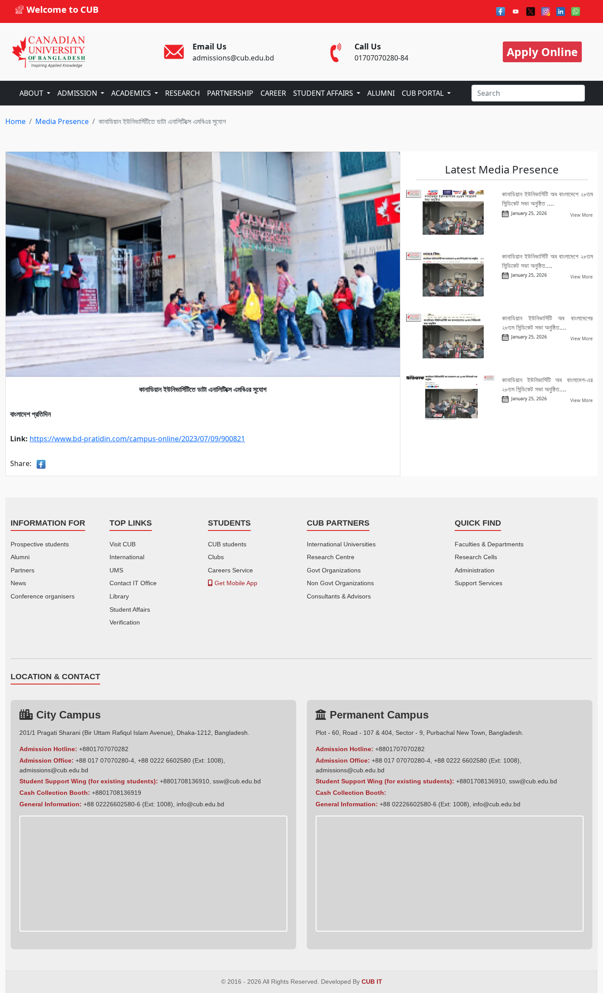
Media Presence (62, 121)
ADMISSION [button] (78, 93)
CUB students (227, 544)
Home (15, 121)
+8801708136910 (184, 781)
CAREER (273, 93)
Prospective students (40, 544)
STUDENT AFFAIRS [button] (324, 93)
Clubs (216, 556)
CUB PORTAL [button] (423, 93)
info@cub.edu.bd (200, 804)
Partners (22, 570)
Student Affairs (129, 609)
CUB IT (372, 981)
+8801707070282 (103, 748)
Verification (124, 622)
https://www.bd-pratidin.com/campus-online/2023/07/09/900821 (137, 439)
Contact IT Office (133, 583)
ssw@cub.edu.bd (237, 781)
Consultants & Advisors (339, 596)
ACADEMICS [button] (132, 93)
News (18, 583)
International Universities (341, 544)
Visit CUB (122, 544)
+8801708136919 (116, 792)
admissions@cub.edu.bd (53, 770)
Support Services (478, 583)
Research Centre (330, 556)
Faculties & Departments (489, 544)
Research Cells (476, 556)
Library (119, 596)
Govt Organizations (334, 570)
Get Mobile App (235, 583)
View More (581, 215)
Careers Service (230, 570)
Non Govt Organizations (340, 583)
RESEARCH (182, 93)
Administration (474, 570)
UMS (116, 570)
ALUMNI (381, 93)
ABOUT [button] (32, 93)
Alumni (20, 556)
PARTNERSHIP (230, 93)
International (126, 556)
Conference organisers (43, 596)
